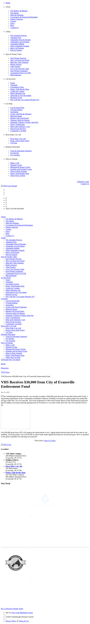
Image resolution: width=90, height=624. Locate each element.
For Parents (14, 153)
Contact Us (14, 28)
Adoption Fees (15, 38)
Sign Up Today (50, 441)
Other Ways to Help (17, 176)
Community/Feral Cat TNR (20, 73)
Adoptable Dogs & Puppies (20, 40)
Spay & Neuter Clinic (9, 257)
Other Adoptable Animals (19, 46)
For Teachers (15, 155)
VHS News (5, 372)
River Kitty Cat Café (18, 139)
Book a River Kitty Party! (19, 141)
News (12, 23)
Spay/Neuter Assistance (19, 71)
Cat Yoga (13, 143)
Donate (14, 186)
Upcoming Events (17, 87)
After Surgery (15, 67)
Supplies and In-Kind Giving (21, 169)
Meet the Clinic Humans (19, 62)
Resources (5, 368)
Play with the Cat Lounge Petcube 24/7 (24, 100)
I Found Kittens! (16, 110)
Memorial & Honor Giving (20, 167)
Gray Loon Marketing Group (22, 613)
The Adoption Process (18, 36)
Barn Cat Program (17, 48)
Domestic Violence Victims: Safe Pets (24, 122)
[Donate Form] (10, 360)
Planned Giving (16, 98)
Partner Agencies (16, 19)
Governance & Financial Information (24, 17)
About (3, 217)
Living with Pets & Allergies (20, 114)
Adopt (3, 238)
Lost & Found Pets (17, 108)
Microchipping (15, 75)
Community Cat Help (18, 131)
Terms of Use (24, 621)
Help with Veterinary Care (20, 127)
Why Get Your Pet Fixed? (19, 60)
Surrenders (14, 112)
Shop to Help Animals (18, 171)
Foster (12, 83)
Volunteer (13, 85)
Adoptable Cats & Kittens (19, 42)
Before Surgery (16, 64)
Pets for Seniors (16, 50)
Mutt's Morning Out (17, 93)
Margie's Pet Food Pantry (19, 118)
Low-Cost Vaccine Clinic (19, 69)
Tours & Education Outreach (21, 151)
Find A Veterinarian (17, 124)
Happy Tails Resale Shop (19, 89)
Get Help (4, 299)
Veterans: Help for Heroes (20, 120)
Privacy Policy (11, 621)
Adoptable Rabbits (17, 44)
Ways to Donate (7, 343)
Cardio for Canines (17, 91)
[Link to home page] (6, 186)
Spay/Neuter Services (18, 58)
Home (8, 3)
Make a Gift (14, 163)
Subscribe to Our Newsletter (20, 96)
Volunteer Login (83, 182)
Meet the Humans (16, 15)
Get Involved (6, 278)
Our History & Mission (18, 11)
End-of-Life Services (18, 129)
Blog (12, 25)
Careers (13, 21)
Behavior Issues (16, 116)
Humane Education (8, 334)
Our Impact (14, 13)
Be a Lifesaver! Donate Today (12, 609)
